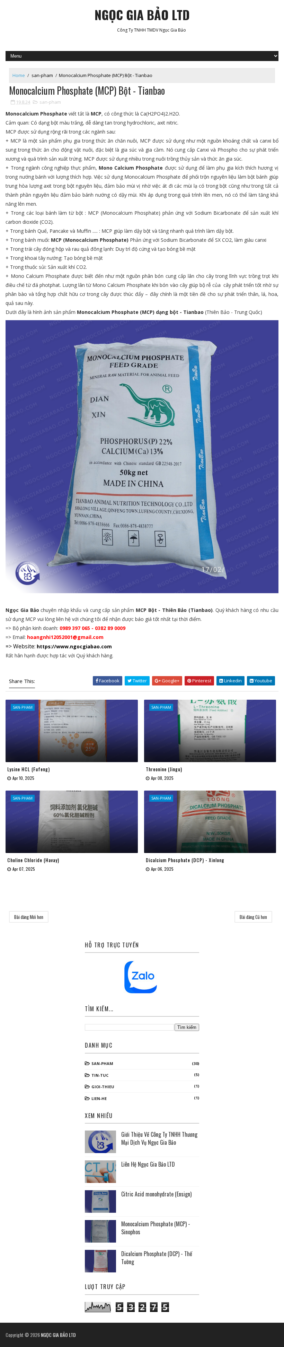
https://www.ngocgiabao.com (74, 646)
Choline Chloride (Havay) (33, 859)
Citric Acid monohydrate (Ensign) (156, 1194)
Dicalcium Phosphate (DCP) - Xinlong (185, 859)
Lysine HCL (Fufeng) (28, 769)
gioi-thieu (102, 1086)
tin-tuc (99, 1075)
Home (18, 75)
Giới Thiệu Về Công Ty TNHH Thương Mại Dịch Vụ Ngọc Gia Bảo (159, 1138)
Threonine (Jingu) (164, 769)
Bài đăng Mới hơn (28, 916)
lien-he (99, 1098)
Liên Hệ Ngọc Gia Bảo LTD (148, 1164)
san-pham (42, 75)
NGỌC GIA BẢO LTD (142, 14)
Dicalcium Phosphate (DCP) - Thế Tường (156, 1257)
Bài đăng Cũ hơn (253, 916)
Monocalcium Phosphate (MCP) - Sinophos (155, 1228)
